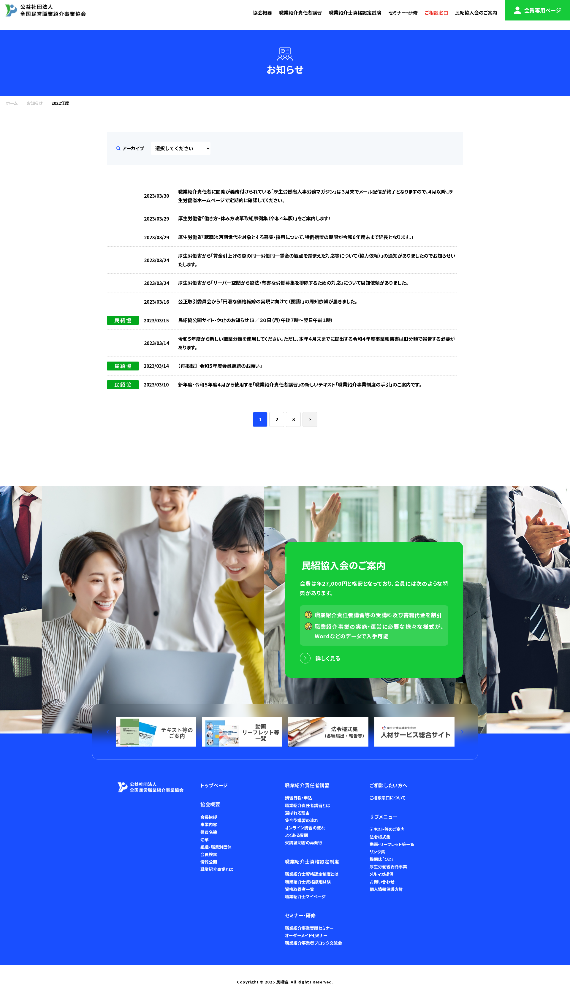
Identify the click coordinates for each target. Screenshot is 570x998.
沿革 (204, 839)
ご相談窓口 (436, 12)
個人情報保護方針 (386, 889)
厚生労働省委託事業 (388, 866)
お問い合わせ (382, 882)
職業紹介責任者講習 (300, 12)
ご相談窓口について (387, 798)
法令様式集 (380, 837)
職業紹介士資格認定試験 (355, 12)
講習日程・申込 (298, 798)
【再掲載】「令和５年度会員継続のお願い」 (220, 365)
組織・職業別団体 (216, 847)
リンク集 (377, 852)
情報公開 (208, 862)
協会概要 (262, 12)
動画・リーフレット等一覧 (392, 844)
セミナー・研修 (403, 12)
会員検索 (208, 854)
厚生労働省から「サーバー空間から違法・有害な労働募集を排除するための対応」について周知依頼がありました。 (293, 282)
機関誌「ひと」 (382, 859)
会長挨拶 (208, 817)
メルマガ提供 (381, 874)
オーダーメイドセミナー (306, 935)
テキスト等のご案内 (387, 829)
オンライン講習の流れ (305, 828)
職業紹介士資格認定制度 (312, 861)
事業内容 (208, 824)
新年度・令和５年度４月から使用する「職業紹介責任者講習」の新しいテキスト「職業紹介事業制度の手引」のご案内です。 (300, 384)
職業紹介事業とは (216, 869)
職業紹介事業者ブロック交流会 (313, 943)
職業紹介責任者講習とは (307, 805)
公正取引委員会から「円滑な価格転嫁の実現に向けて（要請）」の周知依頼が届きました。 (267, 301)
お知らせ (34, 103)
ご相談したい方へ (389, 785)
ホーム (12, 103)
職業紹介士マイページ (305, 896)
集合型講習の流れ (301, 820)
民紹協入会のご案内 (476, 12)
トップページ (214, 785)
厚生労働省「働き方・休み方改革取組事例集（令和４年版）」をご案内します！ (254, 218)
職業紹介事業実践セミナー (309, 928)
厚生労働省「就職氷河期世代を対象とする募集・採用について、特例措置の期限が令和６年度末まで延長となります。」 (296, 236)
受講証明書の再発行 (303, 842)
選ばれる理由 (297, 813)
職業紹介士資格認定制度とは (311, 874)
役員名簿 (208, 832)
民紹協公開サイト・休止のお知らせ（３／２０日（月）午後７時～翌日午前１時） (255, 320)
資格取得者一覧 (299, 889)
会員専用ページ (542, 10)
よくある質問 (296, 835)
